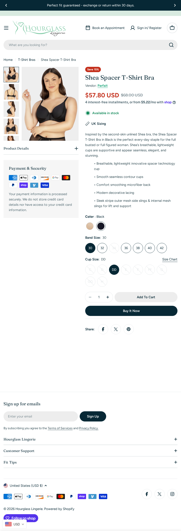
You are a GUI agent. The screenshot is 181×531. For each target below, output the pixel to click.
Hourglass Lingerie (29, 509)
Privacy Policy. (88, 428)
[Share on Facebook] (103, 329)
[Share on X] (116, 329)
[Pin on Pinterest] (129, 329)
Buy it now (131, 311)
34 (115, 249)
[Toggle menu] (6, 28)
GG (91, 283)
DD (114, 270)
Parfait (103, 86)
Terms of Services (60, 428)
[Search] (171, 45)
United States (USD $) (26, 486)
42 (162, 248)
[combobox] (90, 45)
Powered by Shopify (59, 509)
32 (102, 248)
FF (151, 271)
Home (8, 60)
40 (150, 248)
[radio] (89, 226)
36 (126, 248)
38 (138, 248)
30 (90, 248)
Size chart (169, 259)
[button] (6, 5)
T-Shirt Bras (26, 60)
